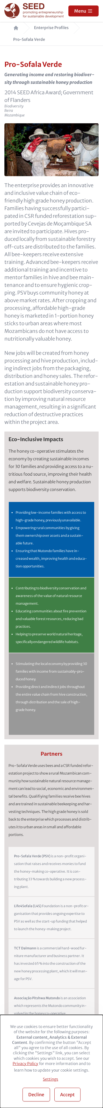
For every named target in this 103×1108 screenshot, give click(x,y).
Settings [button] (50, 1079)
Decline (36, 1094)
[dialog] (51, 1061)
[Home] (34, 11)
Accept (67, 1094)
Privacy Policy (25, 1063)
